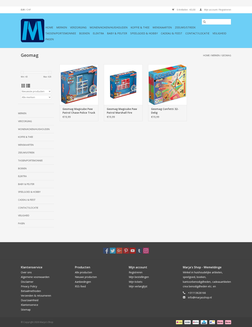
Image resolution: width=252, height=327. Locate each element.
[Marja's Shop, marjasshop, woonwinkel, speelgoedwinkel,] (32, 30)
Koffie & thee (140, 27)
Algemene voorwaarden (35, 277)
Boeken (84, 33)
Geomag (226, 55)
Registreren (135, 272)
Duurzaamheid (29, 300)
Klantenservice (29, 305)
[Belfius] (195, 321)
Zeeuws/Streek (185, 27)
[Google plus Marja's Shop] (119, 251)
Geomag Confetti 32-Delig (165, 110)
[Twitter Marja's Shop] (113, 251)
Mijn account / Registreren (217, 9)
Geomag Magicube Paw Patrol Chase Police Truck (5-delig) (79, 111)
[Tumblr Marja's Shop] (139, 251)
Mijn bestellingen (139, 277)
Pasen (49, 39)
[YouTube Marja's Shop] (133, 251)
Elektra (98, 33)
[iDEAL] (179, 321)
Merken (61, 27)
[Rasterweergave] (23, 85)
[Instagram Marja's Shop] (146, 251)
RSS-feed (80, 286)
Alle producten (83, 272)
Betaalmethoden (31, 291)
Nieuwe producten (86, 277)
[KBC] (203, 321)
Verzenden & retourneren (36, 295)
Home (49, 27)
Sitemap (26, 309)
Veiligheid (219, 33)
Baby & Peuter (117, 33)
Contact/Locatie (197, 33)
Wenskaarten (162, 27)
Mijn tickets (135, 281)
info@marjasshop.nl (200, 297)
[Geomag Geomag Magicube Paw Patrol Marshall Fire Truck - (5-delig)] (123, 84)
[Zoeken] (204, 22)
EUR (23, 9)
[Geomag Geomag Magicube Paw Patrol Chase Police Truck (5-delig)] (79, 84)
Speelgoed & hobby (144, 33)
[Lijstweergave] (28, 85)
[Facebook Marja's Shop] (106, 251)
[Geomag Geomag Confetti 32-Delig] (167, 84)
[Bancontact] (212, 321)
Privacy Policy (29, 286)
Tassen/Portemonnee (60, 33)
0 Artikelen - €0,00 (186, 9)
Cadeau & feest (171, 33)
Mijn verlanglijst (138, 286)
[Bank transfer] (187, 321)
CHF (29, 9)
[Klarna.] (227, 321)
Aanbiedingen (83, 281)
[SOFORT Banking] (220, 321)
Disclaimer (27, 281)
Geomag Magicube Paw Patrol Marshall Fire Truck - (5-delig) (122, 111)
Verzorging (78, 27)
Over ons (26, 272)
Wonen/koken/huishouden (108, 27)
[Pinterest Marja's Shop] (126, 251)
